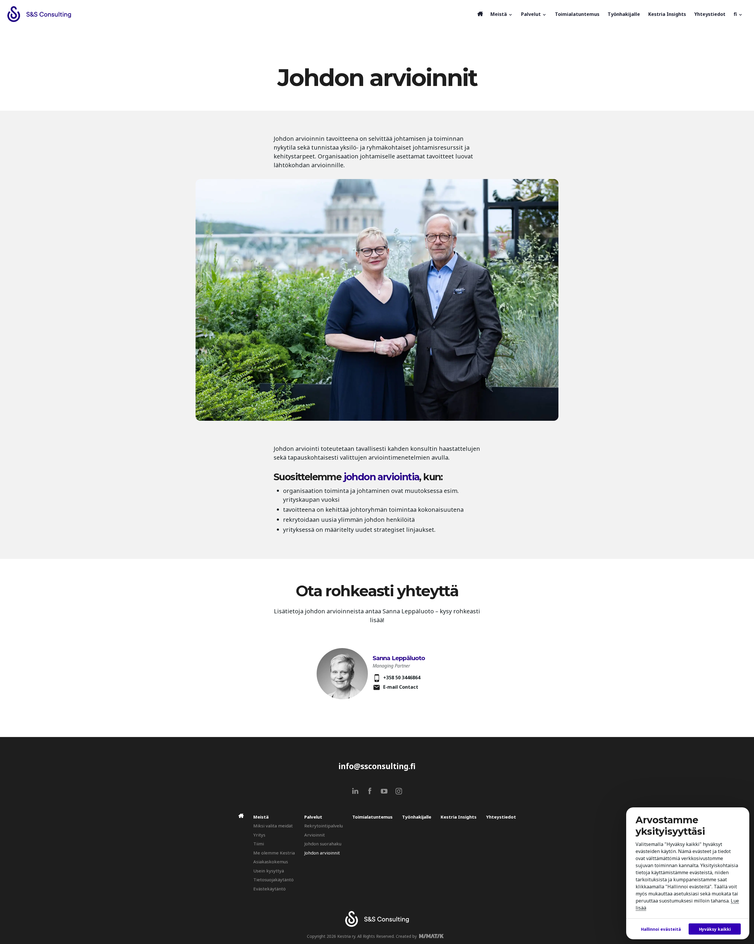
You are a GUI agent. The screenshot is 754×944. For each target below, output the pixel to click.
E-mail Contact (400, 687)
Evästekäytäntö (269, 889)
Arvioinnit (314, 835)
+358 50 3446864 (401, 677)
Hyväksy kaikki (715, 929)
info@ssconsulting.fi (377, 766)
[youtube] (384, 791)
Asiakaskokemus (270, 861)
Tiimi (258, 844)
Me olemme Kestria (274, 853)
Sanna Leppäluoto (399, 658)
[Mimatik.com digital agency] (433, 936)
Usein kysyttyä (268, 871)
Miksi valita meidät (273, 826)
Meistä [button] (499, 14)
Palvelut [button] (531, 14)
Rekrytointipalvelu (323, 826)
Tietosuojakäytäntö (273, 879)
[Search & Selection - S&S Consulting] (240, 14)
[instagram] (399, 791)
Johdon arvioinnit (322, 853)
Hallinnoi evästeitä (661, 929)
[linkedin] (355, 791)
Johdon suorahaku (322, 844)
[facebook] (370, 791)
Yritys (259, 835)
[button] (738, 14)
